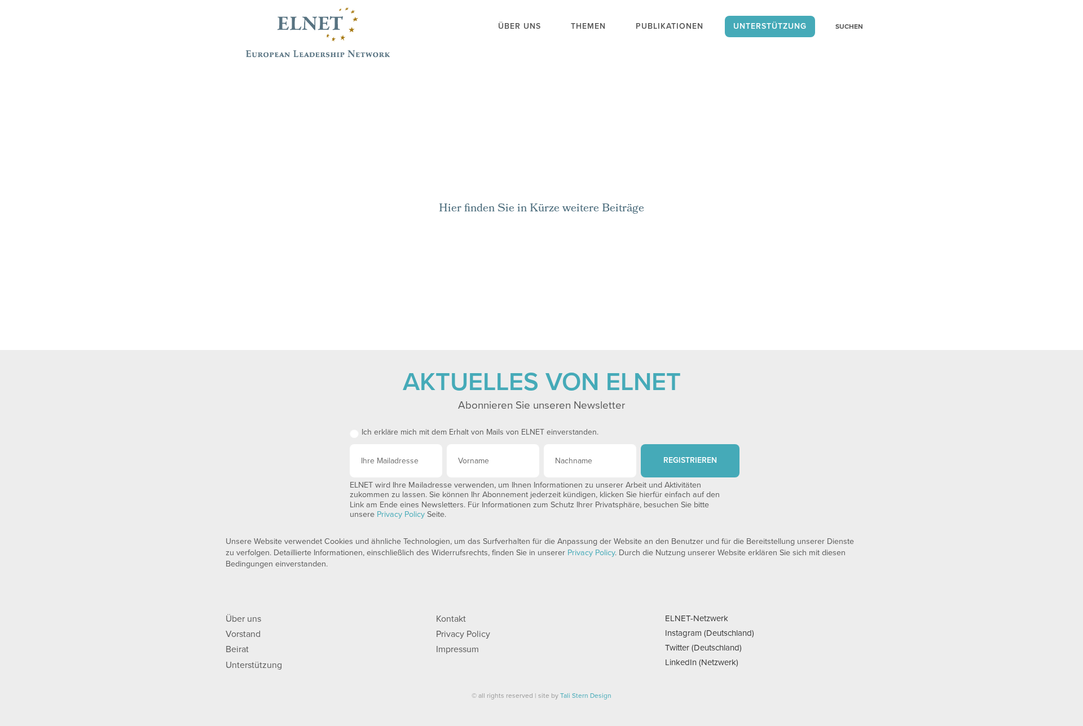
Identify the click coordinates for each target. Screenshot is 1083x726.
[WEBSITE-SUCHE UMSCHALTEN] (843, 26)
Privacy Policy (401, 514)
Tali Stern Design (585, 696)
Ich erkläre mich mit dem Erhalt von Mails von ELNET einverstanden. (480, 432)
